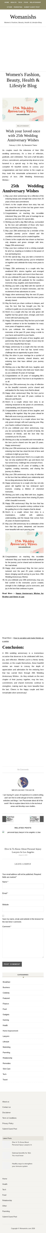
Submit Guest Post (32, 7)
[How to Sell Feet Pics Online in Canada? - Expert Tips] (7, 819)
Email (5, 893)
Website (5, 905)
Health (14, 2)
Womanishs (23, 17)
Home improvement (10, 1031)
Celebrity (6, 993)
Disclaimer (6, 1113)
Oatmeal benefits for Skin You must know (21, 1154)
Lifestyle (6, 1042)
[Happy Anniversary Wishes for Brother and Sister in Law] (38, 819)
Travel (5, 1080)
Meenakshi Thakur (30, 145)
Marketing (6, 1047)
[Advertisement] (23, 45)
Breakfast (6, 982)
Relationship (35, 2)
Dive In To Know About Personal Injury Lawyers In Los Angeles (22, 1143)
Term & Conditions (9, 1118)
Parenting (18, 7)
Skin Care (6, 1069)
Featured (6, 998)
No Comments (23, 769)
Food (26, 2)
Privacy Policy (7, 1123)
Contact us (6, 1107)
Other (9, 7)
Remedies (7, 1063)
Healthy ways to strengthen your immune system (22, 1165)
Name (5, 882)
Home (7, 2)
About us (5, 1102)
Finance (6, 1004)
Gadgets (6, 1014)
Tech (20, 2)
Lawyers (6, 1036)
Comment (6, 926)
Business (6, 987)
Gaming (6, 1020)
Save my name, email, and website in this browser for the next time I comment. (23, 920)
